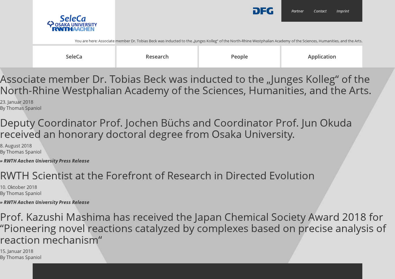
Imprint (343, 11)
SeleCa (74, 56)
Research (157, 56)
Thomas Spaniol (23, 108)
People (239, 56)
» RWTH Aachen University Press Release (44, 161)
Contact (320, 11)
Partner (297, 11)
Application (322, 56)
